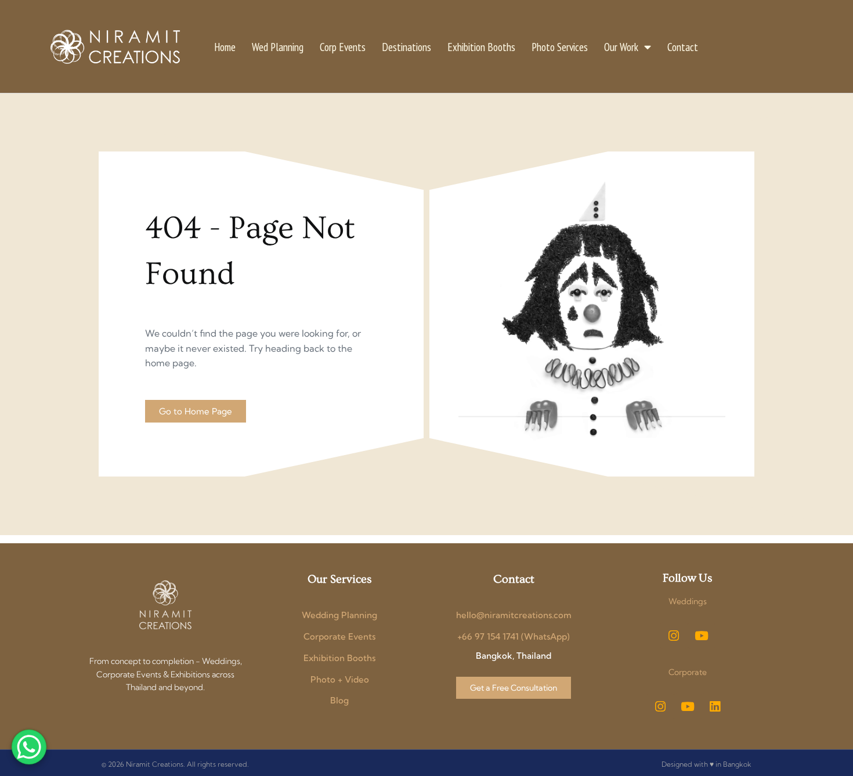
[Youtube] (701, 635)
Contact (682, 46)
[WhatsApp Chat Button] (29, 747)
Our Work (621, 46)
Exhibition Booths (481, 46)
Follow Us (687, 578)
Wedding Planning (339, 614)
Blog (339, 700)
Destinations (406, 46)
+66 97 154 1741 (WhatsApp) (513, 636)
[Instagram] (673, 635)
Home (225, 46)
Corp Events (343, 46)
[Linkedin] (715, 706)
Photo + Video (339, 679)
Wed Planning (277, 46)
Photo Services (560, 46)
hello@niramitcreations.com (514, 614)
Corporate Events (339, 636)
